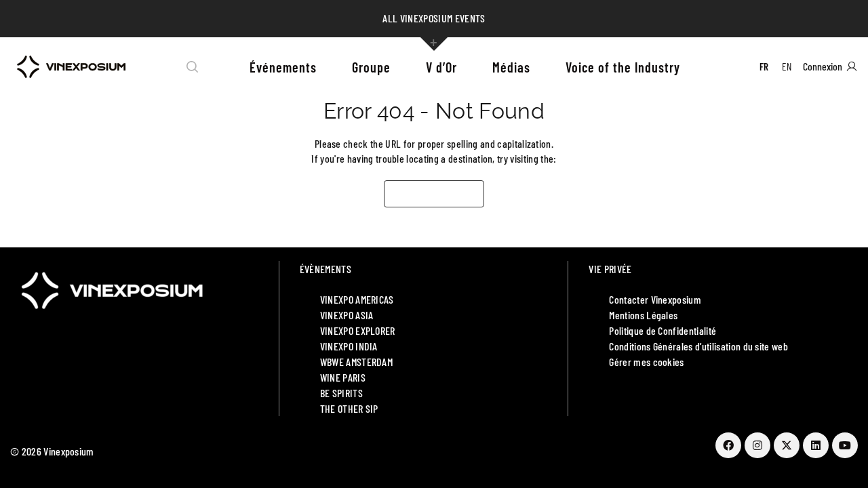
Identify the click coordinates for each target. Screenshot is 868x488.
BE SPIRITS (341, 392)
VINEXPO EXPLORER (357, 330)
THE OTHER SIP (349, 408)
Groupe (371, 67)
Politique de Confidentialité (662, 330)
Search (192, 67)
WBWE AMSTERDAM (356, 361)
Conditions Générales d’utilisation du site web (698, 346)
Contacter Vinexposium (655, 299)
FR (764, 66)
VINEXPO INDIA (349, 346)
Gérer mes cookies (646, 361)
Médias (511, 67)
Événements (283, 67)
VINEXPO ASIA (347, 314)
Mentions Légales (643, 314)
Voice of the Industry (623, 67)
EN (786, 66)
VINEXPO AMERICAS (357, 299)
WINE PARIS (343, 377)
